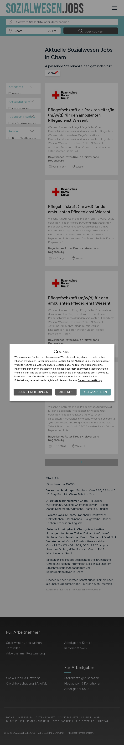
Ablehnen (65, 392)
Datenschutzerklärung (90, 380)
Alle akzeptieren (95, 392)
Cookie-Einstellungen (33, 392)
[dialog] (62, 372)
